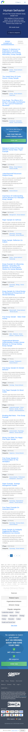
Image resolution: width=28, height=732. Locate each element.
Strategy (22, 615)
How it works (19, 681)
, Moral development (19, 410)
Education (11, 619)
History (4, 619)
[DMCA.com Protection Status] (14, 704)
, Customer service (18, 335)
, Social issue (19, 478)
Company (11, 361)
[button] (3, 2)
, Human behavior (18, 69)
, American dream (19, 523)
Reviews (12, 681)
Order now (14, 140)
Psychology (12, 284)
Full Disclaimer (23, 696)
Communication (13, 431)
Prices (7, 681)
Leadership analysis (14, 407)
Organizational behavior (14, 601)
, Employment (18, 361)
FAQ (14, 684)
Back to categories (15, 32)
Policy (17, 612)
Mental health (12, 310)
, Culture (22, 407)
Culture (11, 257)
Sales (10, 334)
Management (12, 214)
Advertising (12, 233)
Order (2, 681)
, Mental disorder (13, 311)
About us (3, 684)
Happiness (12, 453)
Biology (11, 167)
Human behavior (13, 190)
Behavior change (14, 605)
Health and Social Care (8, 622)
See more (14, 625)
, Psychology (18, 233)
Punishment (12, 121)
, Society (16, 408)
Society (11, 93)
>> (19, 555)
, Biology (17, 284)
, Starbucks (15, 334)
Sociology (11, 385)
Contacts (9, 684)
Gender (11, 69)
